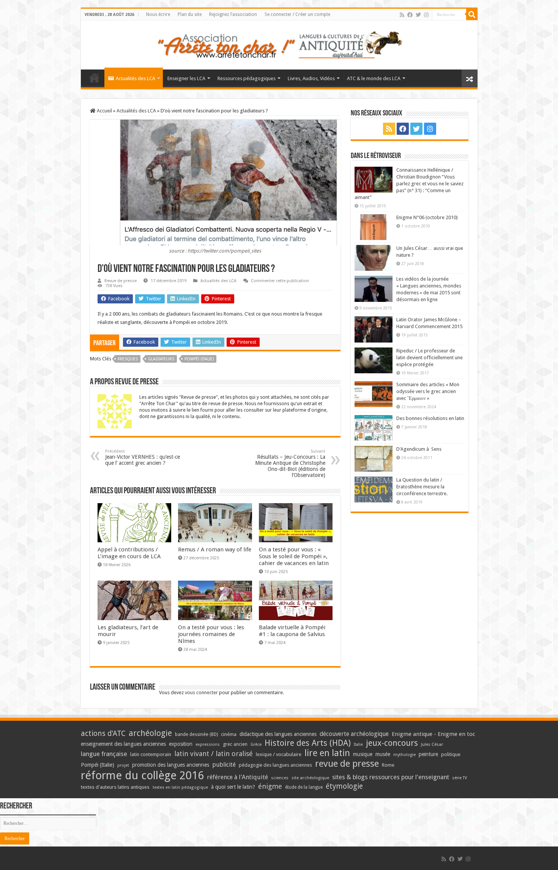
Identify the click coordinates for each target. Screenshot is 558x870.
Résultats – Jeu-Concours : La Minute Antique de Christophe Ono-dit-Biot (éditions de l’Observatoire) (290, 463)
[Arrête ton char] (279, 44)
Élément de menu (94, 77)
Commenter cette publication (280, 280)
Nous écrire (158, 14)
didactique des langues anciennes (278, 734)
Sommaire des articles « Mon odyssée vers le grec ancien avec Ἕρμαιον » (427, 391)
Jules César (432, 744)
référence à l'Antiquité (237, 777)
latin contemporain (150, 754)
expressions (207, 744)
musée (382, 754)
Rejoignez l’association (233, 14)
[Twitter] (418, 14)
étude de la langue (304, 787)
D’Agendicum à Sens (418, 449)
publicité (224, 764)
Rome (388, 765)
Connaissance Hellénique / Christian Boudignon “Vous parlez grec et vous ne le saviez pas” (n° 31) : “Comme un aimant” (409, 183)
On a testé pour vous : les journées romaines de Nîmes (211, 634)
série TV (459, 777)
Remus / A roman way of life (214, 549)
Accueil (104, 111)
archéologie (150, 733)
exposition (180, 744)
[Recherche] (472, 14)
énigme (270, 786)
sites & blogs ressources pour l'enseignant (390, 777)
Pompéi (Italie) (199, 359)
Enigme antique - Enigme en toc (433, 734)
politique (450, 754)
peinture (428, 754)
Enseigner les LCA (186, 78)
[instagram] (426, 14)
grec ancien (235, 744)
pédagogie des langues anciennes (275, 765)
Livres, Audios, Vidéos (311, 78)
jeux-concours (392, 743)
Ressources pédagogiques (247, 78)
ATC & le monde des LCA (373, 78)
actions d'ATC (103, 733)
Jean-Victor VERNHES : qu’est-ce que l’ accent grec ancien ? (142, 457)
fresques (128, 359)
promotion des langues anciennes (170, 765)
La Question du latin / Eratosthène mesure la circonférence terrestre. (422, 486)
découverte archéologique (354, 733)
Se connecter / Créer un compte (297, 14)
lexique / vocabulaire (278, 754)
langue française (104, 754)
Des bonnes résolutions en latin (430, 418)
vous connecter (201, 692)
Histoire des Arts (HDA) (308, 743)
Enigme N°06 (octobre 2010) (427, 217)
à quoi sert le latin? (233, 787)
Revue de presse (120, 280)
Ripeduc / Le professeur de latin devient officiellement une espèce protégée (429, 357)
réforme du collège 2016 (142, 775)
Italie (358, 744)
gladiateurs (161, 359)
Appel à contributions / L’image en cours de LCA (129, 553)
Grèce (256, 744)
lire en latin (327, 753)
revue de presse (347, 763)
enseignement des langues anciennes (123, 744)
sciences (279, 777)
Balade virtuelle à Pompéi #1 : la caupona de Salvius (292, 631)
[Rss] (402, 14)
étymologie (344, 786)
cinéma (228, 734)
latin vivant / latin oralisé (213, 754)
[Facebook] (410, 14)
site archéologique (310, 777)
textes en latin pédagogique (180, 787)
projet (123, 765)
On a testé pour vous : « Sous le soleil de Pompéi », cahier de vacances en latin (294, 556)
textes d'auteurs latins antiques (115, 787)
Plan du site (190, 14)
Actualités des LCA (135, 78)
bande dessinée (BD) (196, 734)
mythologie (404, 754)
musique (362, 754)
